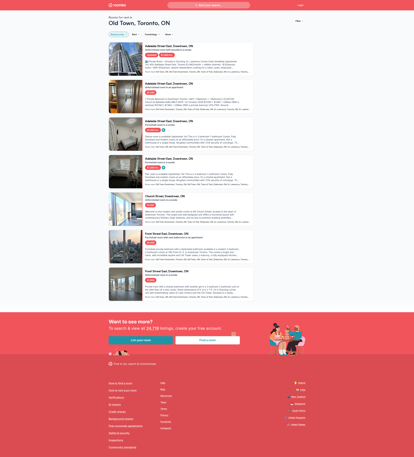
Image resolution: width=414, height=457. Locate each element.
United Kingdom (296, 417)
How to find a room (120, 383)
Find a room (207, 340)
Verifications (116, 397)
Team (163, 402)
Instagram (165, 428)
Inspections (116, 440)
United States (298, 424)
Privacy (164, 415)
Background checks (121, 418)
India (302, 389)
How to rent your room (123, 390)
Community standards (122, 447)
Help (162, 382)
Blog (162, 389)
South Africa (298, 410)
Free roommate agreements (126, 426)
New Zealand (298, 396)
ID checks (115, 404)
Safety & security (119, 433)
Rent (134, 34)
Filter (298, 21)
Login (300, 5)
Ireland (301, 382)
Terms (163, 408)
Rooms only (117, 34)
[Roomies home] (117, 5)
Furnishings (151, 34)
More (168, 34)
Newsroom (166, 395)
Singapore (299, 403)
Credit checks (117, 411)
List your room (141, 340)
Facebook (165, 421)
